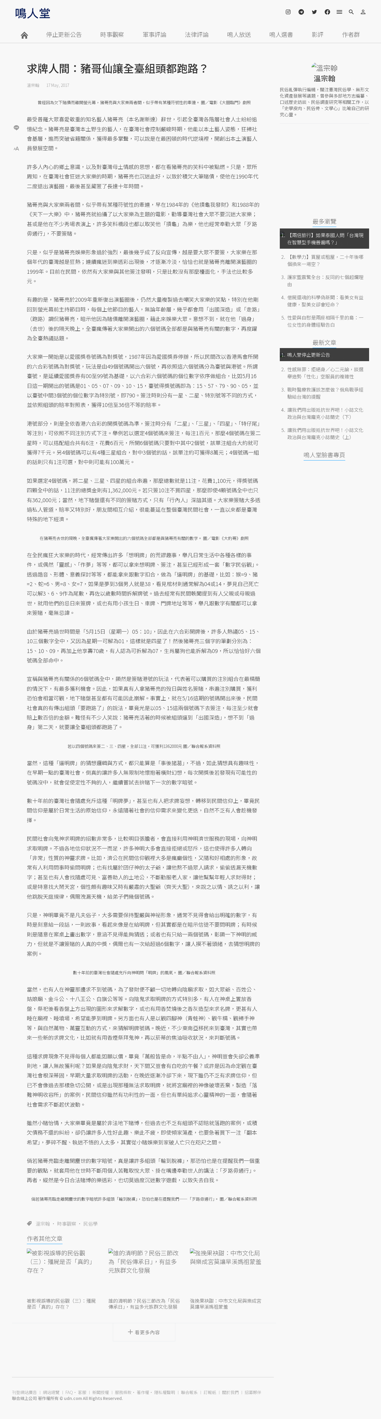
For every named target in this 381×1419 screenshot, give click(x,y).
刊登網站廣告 (24, 1392)
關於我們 (230, 1392)
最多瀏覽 (324, 221)
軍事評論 (154, 34)
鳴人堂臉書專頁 (324, 454)
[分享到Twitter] (16, 108)
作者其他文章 (45, 1238)
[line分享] (16, 127)
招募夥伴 (253, 1392)
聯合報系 (189, 1392)
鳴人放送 (239, 34)
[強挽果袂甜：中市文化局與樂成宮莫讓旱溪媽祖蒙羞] (225, 1272)
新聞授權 (100, 1392)
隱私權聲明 (164, 1392)
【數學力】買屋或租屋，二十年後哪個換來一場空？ (325, 260)
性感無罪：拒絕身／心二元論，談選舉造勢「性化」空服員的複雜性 (325, 373)
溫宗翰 (33, 85)
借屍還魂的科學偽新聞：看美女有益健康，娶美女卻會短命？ (325, 301)
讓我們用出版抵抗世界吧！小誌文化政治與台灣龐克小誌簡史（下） (325, 413)
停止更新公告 (64, 34)
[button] (16, 148)
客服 (82, 1392)
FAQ (69, 1392)
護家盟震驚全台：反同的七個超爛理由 (325, 280)
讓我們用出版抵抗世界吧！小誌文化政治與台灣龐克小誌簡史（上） (325, 433)
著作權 (143, 1392)
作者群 (351, 34)
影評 (318, 34)
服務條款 (123, 1392)
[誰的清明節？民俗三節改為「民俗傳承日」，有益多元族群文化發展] (144, 1272)
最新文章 (324, 342)
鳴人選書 (281, 34)
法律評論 (197, 34)
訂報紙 (210, 1392)
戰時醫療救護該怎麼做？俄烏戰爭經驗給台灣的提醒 (325, 393)
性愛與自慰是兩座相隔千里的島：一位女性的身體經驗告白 (325, 321)
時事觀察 (112, 34)
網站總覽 (51, 1392)
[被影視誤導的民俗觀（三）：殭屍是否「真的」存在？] (62, 1272)
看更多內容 (147, 1332)
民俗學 (90, 1223)
